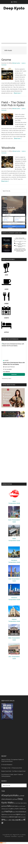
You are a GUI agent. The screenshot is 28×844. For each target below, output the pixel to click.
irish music (22, 806)
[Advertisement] (14, 27)
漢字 (22, 820)
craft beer (14, 799)
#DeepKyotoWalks (10, 795)
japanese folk (7, 808)
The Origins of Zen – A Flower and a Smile (11, 768)
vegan (16, 817)
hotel (13, 806)
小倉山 (13, 820)
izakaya (3, 808)
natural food (9, 814)
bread (22, 795)
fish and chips (17, 803)
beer (19, 795)
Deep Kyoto (14, 8)
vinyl (19, 817)
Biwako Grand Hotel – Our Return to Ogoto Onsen (13, 771)
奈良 (10, 820)
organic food (23, 814)
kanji (14, 808)
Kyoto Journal (19, 808)
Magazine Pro (16, 834)
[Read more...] (17, 93)
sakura (11, 817)
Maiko (13, 811)
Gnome (6, 59)
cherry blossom (6, 799)
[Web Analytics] (3, 843)
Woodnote (8, 147)
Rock (8, 817)
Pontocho (4, 817)
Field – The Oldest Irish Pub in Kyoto (13, 104)
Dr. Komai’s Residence (6, 764)
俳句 (3, 820)
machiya (8, 811)
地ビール (7, 820)
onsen (13, 814)
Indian (16, 806)
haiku (9, 806)
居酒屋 (17, 820)
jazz (12, 808)
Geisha (25, 803)
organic (18, 814)
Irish (19, 806)
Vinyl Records (23, 817)
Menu (15, 2)
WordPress (14, 836)
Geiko (22, 803)
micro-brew (19, 811)
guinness (4, 806)
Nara (6, 814)
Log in (19, 836)
